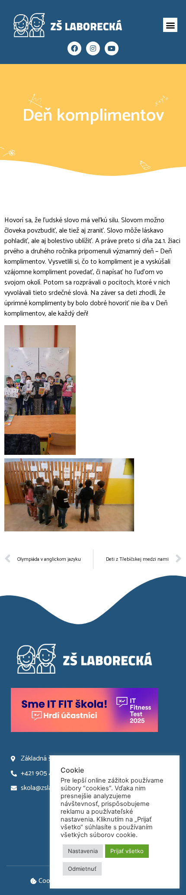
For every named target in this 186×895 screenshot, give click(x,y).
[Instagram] (93, 48)
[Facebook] (74, 48)
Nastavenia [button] (83, 850)
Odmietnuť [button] (82, 868)
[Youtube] (112, 48)
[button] (170, 25)
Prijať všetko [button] (127, 850)
